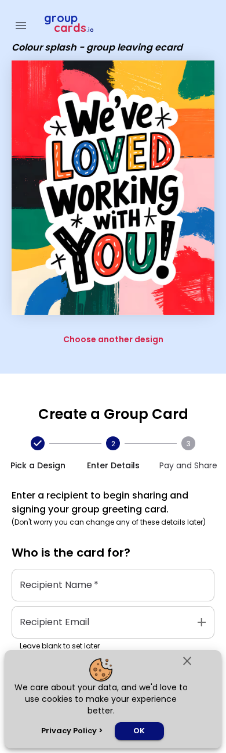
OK (139, 730)
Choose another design (113, 339)
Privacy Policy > (72, 730)
